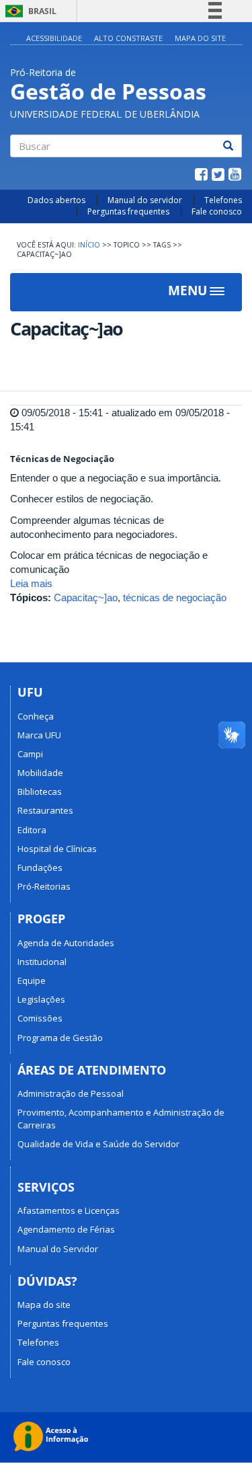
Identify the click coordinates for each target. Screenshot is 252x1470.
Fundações (39, 867)
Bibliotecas (39, 791)
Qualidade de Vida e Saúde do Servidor (98, 1144)
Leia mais (31, 583)
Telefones (223, 200)
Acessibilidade (54, 38)
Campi (30, 754)
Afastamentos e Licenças (68, 1210)
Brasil (28, 11)
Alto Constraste (128, 38)
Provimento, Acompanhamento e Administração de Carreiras (120, 1118)
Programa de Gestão (60, 1038)
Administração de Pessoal (70, 1093)
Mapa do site (44, 1305)
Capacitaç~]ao (86, 597)
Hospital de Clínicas (57, 849)
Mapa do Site (200, 38)
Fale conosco (217, 211)
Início (89, 244)
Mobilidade (40, 773)
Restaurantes (45, 810)
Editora (31, 830)
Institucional (42, 962)
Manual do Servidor (57, 1249)
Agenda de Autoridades (65, 943)
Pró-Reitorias (44, 886)
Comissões (39, 1018)
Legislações (41, 999)
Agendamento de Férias (66, 1229)
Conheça (35, 716)
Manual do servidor (145, 200)
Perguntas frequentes (128, 211)
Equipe (31, 980)
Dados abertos (56, 200)
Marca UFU (39, 735)
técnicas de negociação (174, 597)
